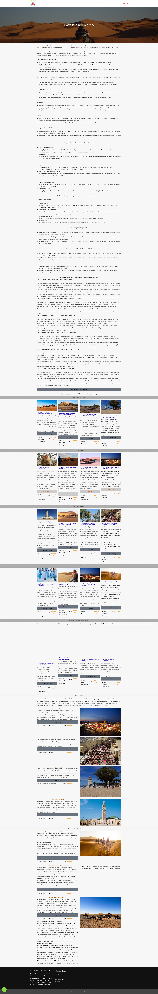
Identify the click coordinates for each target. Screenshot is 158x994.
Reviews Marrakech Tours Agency (41, 439)
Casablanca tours (60, 979)
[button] (4, 989)
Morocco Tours (60, 971)
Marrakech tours (59, 975)
